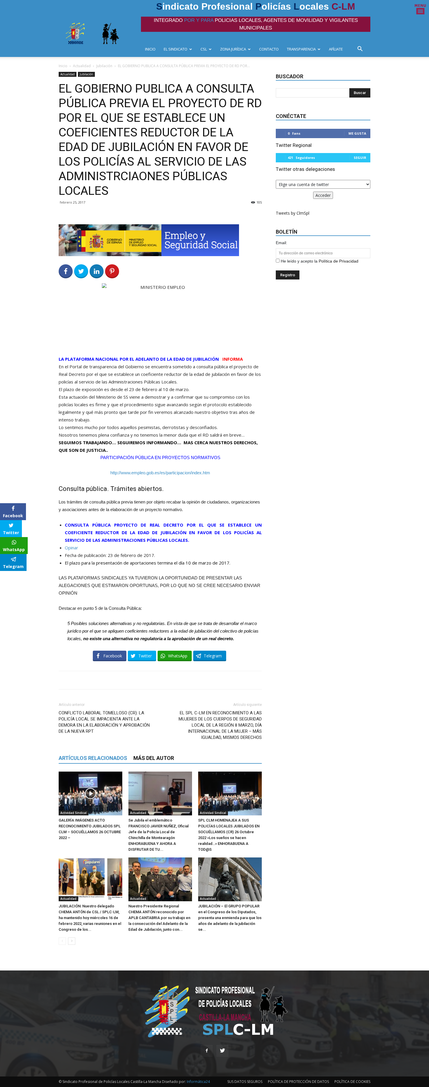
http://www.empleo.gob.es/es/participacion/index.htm (160, 472)
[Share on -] (97, 271)
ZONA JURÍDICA (233, 49)
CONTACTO (269, 49)
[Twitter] (222, 1051)
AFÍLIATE (336, 49)
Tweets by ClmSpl (292, 213)
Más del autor (153, 758)
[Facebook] (206, 1051)
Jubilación (104, 65)
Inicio (63, 65)
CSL (203, 49)
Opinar (71, 548)
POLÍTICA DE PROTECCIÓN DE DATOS (298, 1081)
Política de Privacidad (338, 261)
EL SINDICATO (175, 49)
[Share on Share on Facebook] (66, 271)
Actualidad (82, 65)
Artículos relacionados (93, 758)
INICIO (150, 49)
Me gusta (357, 133)
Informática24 (198, 1081)
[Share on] (5, 577)
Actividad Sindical (73, 813)
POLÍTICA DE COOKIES (352, 1081)
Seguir (360, 157)
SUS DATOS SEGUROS (244, 1081)
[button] (361, 49)
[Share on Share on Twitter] (81, 271)
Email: (281, 242)
